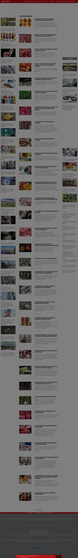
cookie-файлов (31, 557)
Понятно (58, 556)
